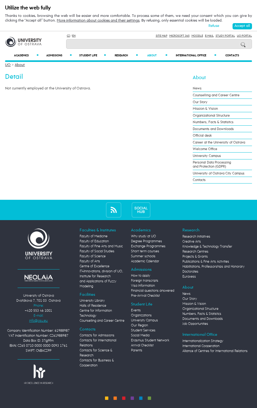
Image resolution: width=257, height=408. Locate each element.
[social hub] (141, 210)
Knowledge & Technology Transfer (207, 246)
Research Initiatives (196, 236)
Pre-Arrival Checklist (145, 295)
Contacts (232, 55)
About (157, 55)
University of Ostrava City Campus (218, 173)
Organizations (141, 315)
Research (126, 55)
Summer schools (143, 256)
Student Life (92, 55)
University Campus (207, 156)
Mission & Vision (205, 108)
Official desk (202, 135)
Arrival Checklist (142, 345)
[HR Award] (38, 374)
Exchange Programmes (148, 246)
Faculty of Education (94, 241)
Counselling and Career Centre (216, 95)
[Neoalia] (38, 278)
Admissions (58, 55)
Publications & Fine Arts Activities (205, 261)
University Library (92, 300)
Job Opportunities (195, 323)
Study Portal (225, 35)
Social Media (140, 335)
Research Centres (195, 251)
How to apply (140, 275)
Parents (136, 350)
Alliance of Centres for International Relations (215, 351)
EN (74, 35)
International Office (196, 55)
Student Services (143, 330)
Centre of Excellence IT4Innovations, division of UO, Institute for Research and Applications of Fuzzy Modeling (101, 276)
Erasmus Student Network (150, 340)
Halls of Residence (93, 305)
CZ (68, 35)
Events (136, 310)
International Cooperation (200, 346)
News (197, 88)
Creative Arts (191, 241)
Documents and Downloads (213, 129)
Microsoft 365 (179, 35)
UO (8, 65)
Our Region (139, 325)
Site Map (161, 35)
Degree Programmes (146, 241)
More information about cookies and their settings (98, 21)
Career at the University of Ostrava (219, 142)
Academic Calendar (145, 261)
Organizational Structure (211, 115)
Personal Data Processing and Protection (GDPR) (212, 164)
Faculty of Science (93, 256)
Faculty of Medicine (94, 236)
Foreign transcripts (144, 280)
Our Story (200, 102)
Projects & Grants (195, 256)
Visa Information (143, 285)
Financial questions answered (152, 290)
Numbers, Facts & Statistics (213, 122)
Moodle (197, 35)
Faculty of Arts (90, 261)
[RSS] (113, 210)
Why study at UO (143, 236)
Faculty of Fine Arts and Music (101, 246)
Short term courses (145, 251)
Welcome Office (205, 149)
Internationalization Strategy (202, 341)
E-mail (209, 35)
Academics (26, 55)
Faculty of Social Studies (97, 251)
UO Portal (244, 35)
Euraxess (189, 276)
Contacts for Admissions (97, 335)
